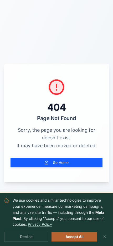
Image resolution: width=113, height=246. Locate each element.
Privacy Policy (40, 224)
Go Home (61, 162)
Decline (26, 236)
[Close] (104, 237)
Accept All (74, 236)
